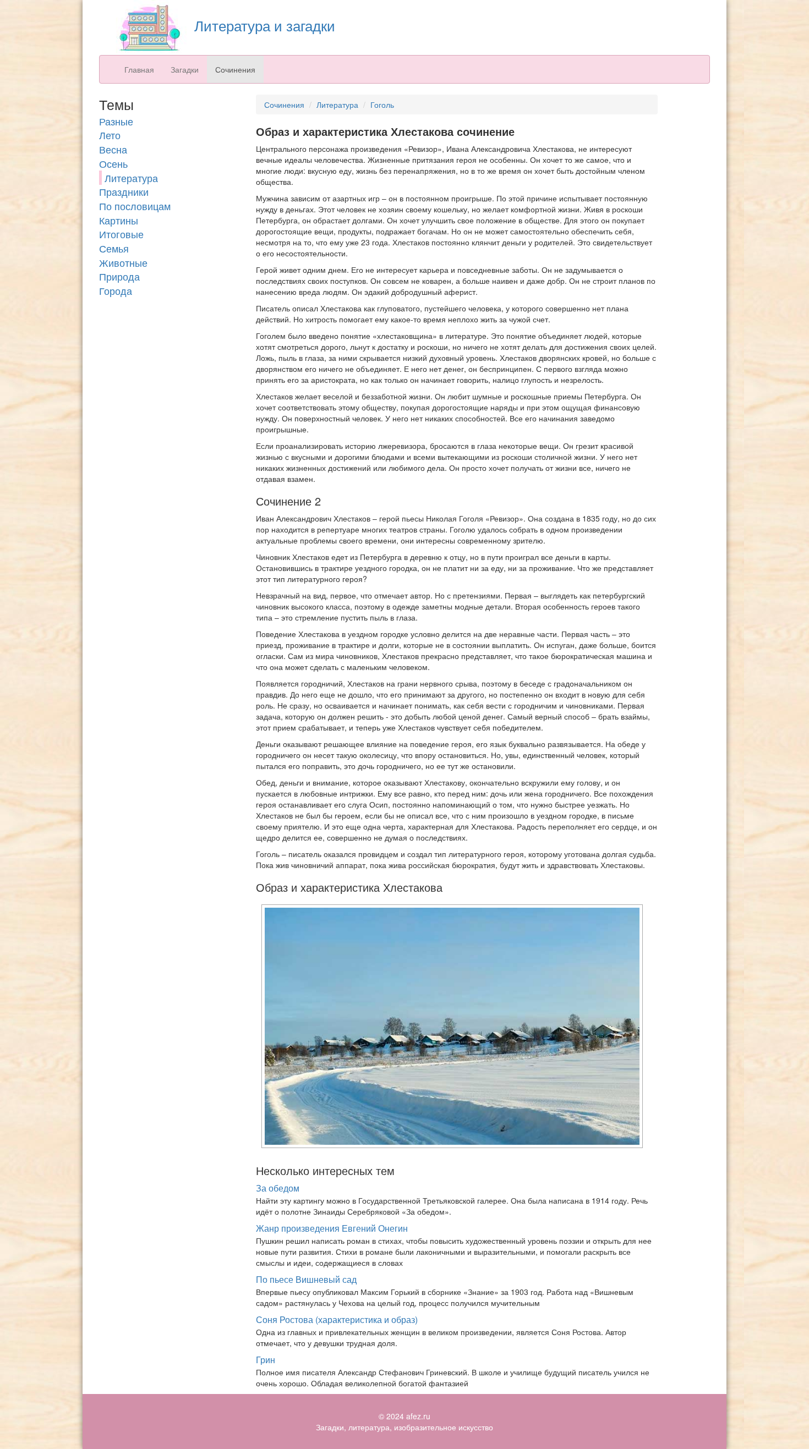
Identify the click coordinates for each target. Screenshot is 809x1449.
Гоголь (382, 104)
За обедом (277, 1188)
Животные (123, 262)
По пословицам (135, 206)
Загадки (185, 69)
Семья (114, 248)
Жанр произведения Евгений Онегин (332, 1228)
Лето (110, 135)
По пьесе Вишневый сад (306, 1279)
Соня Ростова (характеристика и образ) (337, 1319)
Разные (116, 121)
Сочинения (235, 69)
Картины (118, 220)
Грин (265, 1359)
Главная (139, 69)
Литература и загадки (262, 25)
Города (115, 290)
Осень (113, 163)
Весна (113, 149)
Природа (119, 276)
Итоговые (121, 234)
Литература (131, 178)
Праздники (124, 191)
